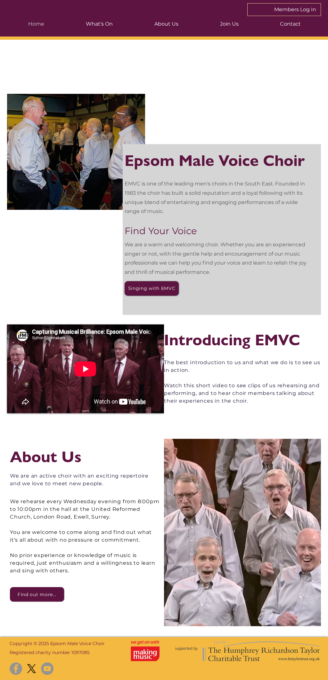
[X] (31, 668)
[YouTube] (47, 668)
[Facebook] (16, 668)
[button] (99, 24)
